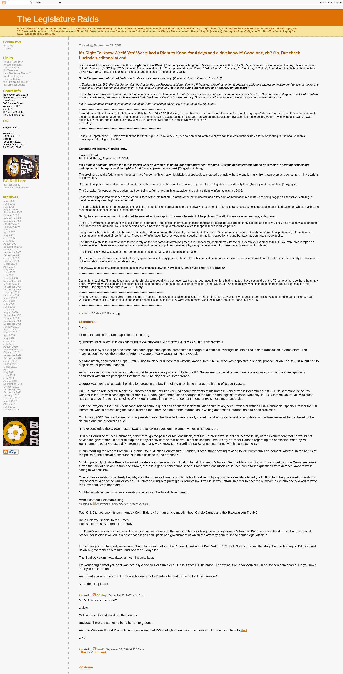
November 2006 (12, 218)
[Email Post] (117, 313)
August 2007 (10, 243)
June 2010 (9, 341)
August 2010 (10, 346)
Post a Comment (93, 652)
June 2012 (9, 406)
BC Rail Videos (11, 184)
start (244, 630)
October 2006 (11, 215)
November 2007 (12, 252)
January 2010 (11, 326)
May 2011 (8, 372)
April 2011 (9, 369)
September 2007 (12, 246)
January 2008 (11, 258)
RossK (100, 649)
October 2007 (11, 249)
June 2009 (9, 306)
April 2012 (9, 403)
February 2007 (11, 226)
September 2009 (12, 315)
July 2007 (8, 240)
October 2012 (11, 409)
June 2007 (9, 238)
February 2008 (11, 260)
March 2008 (10, 263)
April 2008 (9, 266)
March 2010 (10, 332)
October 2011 (11, 386)
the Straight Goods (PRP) (17, 81)
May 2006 (9, 200)
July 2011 (8, 378)
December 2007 (12, 255)
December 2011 (12, 392)
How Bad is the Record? (17, 73)
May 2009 (9, 303)
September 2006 (12, 212)
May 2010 (9, 338)
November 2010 (12, 355)
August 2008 (10, 278)
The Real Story (11, 79)
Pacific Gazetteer (13, 61)
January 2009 (11, 292)
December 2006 (12, 220)
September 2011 (12, 383)
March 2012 (10, 401)
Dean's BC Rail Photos (16, 187)
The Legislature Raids (58, 19)
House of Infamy (12, 64)
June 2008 (9, 272)
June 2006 (9, 203)
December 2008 (12, 289)
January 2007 (11, 223)
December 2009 (12, 323)
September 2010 (12, 349)
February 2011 (11, 363)
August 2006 (10, 209)
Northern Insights (13, 76)
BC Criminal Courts (14, 84)
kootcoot (8, 48)
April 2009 (9, 300)
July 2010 (8, 343)
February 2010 (11, 329)
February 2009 (11, 295)
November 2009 (12, 320)
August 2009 (10, 312)
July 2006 (8, 206)
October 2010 (11, 352)
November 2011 (12, 389)
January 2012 (11, 395)
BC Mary (101, 595)
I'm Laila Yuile (11, 67)
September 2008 (12, 280)
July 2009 (8, 309)
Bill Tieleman (10, 70)
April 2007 (9, 232)
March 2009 (10, 298)
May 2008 (9, 269)
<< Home (86, 667)
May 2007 (9, 235)
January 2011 (11, 361)
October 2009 (11, 318)
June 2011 (9, 375)
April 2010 (9, 335)
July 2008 (8, 275)
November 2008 (12, 286)
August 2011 (10, 381)
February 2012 (11, 398)
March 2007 (10, 229)
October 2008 (11, 283)
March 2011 (10, 366)
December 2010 (12, 358)
